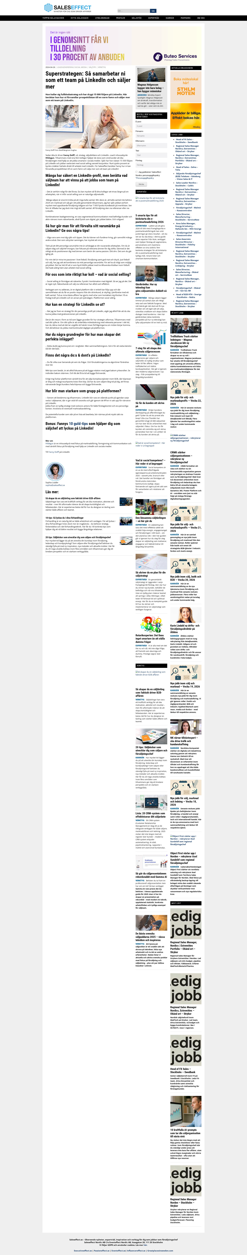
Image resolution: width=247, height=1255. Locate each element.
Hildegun (50, 443)
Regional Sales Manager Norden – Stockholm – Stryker (183, 1202)
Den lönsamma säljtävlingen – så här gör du (151, 519)
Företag (139, 160)
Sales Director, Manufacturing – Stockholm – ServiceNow (187, 217)
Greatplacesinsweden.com (160, 1250)
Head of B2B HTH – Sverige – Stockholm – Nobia (188, 295)
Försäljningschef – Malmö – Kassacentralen (188, 209)
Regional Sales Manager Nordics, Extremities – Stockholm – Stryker (187, 254)
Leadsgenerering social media (72, 67)
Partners (186, 18)
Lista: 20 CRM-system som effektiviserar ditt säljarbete (151, 815)
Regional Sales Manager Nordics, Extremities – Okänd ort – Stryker (187, 149)
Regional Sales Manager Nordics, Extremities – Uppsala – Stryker (187, 201)
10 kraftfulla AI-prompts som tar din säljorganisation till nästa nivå (185, 1133)
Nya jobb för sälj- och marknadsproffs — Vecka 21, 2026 (185, 527)
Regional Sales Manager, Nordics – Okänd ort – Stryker (187, 281)
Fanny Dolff (54, 452)
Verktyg (102, 67)
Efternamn (140, 141)
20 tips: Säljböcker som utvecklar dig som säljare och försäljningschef (78, 537)
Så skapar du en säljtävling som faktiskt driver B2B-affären (73, 498)
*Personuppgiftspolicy (145, 178)
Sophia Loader (52, 482)
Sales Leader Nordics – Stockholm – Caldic (186, 184)
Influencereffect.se (136, 1250)
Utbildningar (103, 18)
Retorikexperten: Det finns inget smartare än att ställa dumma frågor (150, 638)
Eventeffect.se (118, 1250)
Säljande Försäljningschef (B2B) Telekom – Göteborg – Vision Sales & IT (188, 176)
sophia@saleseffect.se (55, 485)
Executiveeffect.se (83, 1250)
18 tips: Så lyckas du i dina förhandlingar (64, 517)
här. (146, 1245)
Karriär (171, 18)
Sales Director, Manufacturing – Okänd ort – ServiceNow (186, 272)
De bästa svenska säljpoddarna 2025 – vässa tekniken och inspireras (150, 937)
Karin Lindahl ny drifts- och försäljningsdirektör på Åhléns (184, 629)
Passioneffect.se (101, 1250)
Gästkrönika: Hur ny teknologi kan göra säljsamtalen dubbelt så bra (151, 289)
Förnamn (139, 131)
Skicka (141, 184)
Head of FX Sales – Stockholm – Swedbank (186, 140)
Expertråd (154, 18)
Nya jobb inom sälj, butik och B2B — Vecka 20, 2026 (185, 578)
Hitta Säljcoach (81, 18)
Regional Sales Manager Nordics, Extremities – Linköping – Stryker (187, 263)
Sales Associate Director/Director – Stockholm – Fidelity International (185, 243)
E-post (138, 121)
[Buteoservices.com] (123, 64)
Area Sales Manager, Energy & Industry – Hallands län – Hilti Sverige (188, 226)
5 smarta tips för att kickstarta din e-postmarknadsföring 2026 (150, 219)
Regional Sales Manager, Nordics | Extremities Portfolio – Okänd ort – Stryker (187, 159)
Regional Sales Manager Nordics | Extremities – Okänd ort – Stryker (187, 192)
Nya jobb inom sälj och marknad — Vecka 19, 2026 (185, 685)
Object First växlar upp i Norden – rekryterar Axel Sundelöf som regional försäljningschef (183, 858)
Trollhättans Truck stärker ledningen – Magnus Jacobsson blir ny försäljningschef (184, 341)
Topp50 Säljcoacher (54, 18)
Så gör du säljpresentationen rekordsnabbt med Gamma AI (151, 875)
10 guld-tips (79, 423)
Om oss (202, 18)
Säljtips (92, 67)
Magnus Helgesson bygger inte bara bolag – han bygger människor (151, 88)
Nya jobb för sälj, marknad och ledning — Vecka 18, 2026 (184, 801)
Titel (137, 151)
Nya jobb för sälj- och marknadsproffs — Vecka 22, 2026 (185, 400)
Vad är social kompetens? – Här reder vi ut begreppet (150, 462)
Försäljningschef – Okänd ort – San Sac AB (187, 289)
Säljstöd (138, 18)
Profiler (121, 18)
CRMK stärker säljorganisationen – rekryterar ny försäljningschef (181, 457)
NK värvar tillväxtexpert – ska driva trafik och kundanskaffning (184, 741)
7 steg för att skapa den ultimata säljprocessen (148, 350)
